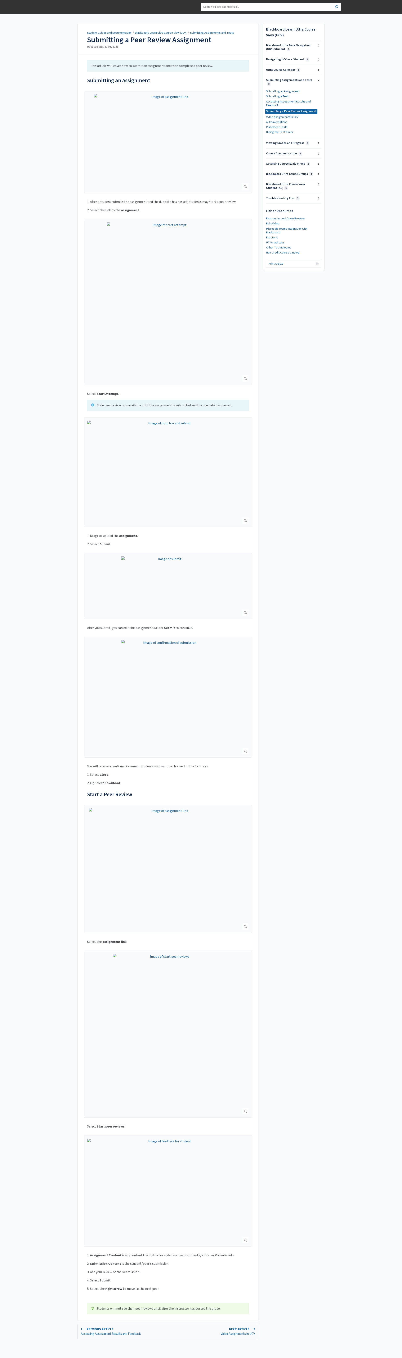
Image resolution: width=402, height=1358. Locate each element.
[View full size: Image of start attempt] (168, 302)
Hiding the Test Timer (279, 132)
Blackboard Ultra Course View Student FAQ (285, 186)
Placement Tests (276, 127)
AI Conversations (276, 122)
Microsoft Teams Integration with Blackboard (286, 231)
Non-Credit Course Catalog (282, 253)
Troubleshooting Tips (282, 198)
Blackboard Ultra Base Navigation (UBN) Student (288, 47)
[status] (168, 66)
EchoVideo (272, 223)
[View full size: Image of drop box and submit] (168, 472)
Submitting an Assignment (118, 80)
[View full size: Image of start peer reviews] (168, 1034)
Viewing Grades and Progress (287, 143)
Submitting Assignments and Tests (212, 33)
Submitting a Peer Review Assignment (149, 40)
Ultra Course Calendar (282, 70)
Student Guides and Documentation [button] (75, 5)
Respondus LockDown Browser (285, 218)
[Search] (336, 7)
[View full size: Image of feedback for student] (168, 1191)
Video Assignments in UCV (282, 117)
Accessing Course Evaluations (287, 164)
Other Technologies (278, 248)
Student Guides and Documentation (109, 33)
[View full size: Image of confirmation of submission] (168, 697)
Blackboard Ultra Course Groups (289, 174)
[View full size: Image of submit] (168, 586)
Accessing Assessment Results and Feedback (288, 104)
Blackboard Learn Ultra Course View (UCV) (161, 33)
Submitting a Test (277, 96)
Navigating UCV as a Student (287, 59)
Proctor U (272, 238)
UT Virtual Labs (275, 243)
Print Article (276, 264)
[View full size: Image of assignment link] (168, 142)
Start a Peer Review (109, 794)
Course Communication (283, 153)
